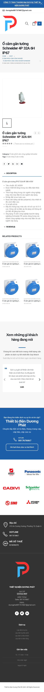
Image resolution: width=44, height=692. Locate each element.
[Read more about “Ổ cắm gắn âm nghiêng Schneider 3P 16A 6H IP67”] (16, 245)
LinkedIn (13, 164)
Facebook (4, 164)
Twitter (8, 164)
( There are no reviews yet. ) (24, 144)
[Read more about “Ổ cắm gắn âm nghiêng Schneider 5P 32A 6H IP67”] (16, 282)
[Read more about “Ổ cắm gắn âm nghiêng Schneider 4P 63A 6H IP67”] (38, 245)
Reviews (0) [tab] (10, 227)
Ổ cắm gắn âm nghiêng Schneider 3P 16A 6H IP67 (18, 264)
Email (22, 164)
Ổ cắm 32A (10, 157)
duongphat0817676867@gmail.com (22, 605)
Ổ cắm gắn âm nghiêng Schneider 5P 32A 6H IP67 (18, 301)
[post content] (11, 250)
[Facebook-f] (17, 613)
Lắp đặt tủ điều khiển (22, 636)
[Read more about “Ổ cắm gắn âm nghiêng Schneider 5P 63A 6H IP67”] (38, 282)
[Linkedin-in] (27, 613)
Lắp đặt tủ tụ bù (22, 630)
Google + (17, 164)
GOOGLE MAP (22, 594)
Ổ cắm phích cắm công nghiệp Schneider (23, 154)
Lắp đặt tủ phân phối (22, 633)
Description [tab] (11, 173)
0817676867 (24, 599)
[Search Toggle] (27, 23)
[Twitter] (22, 613)
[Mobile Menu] (39, 24)
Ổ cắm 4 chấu (19, 157)
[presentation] (4, 379)
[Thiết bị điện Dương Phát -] (9, 23)
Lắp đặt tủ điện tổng (22, 638)
